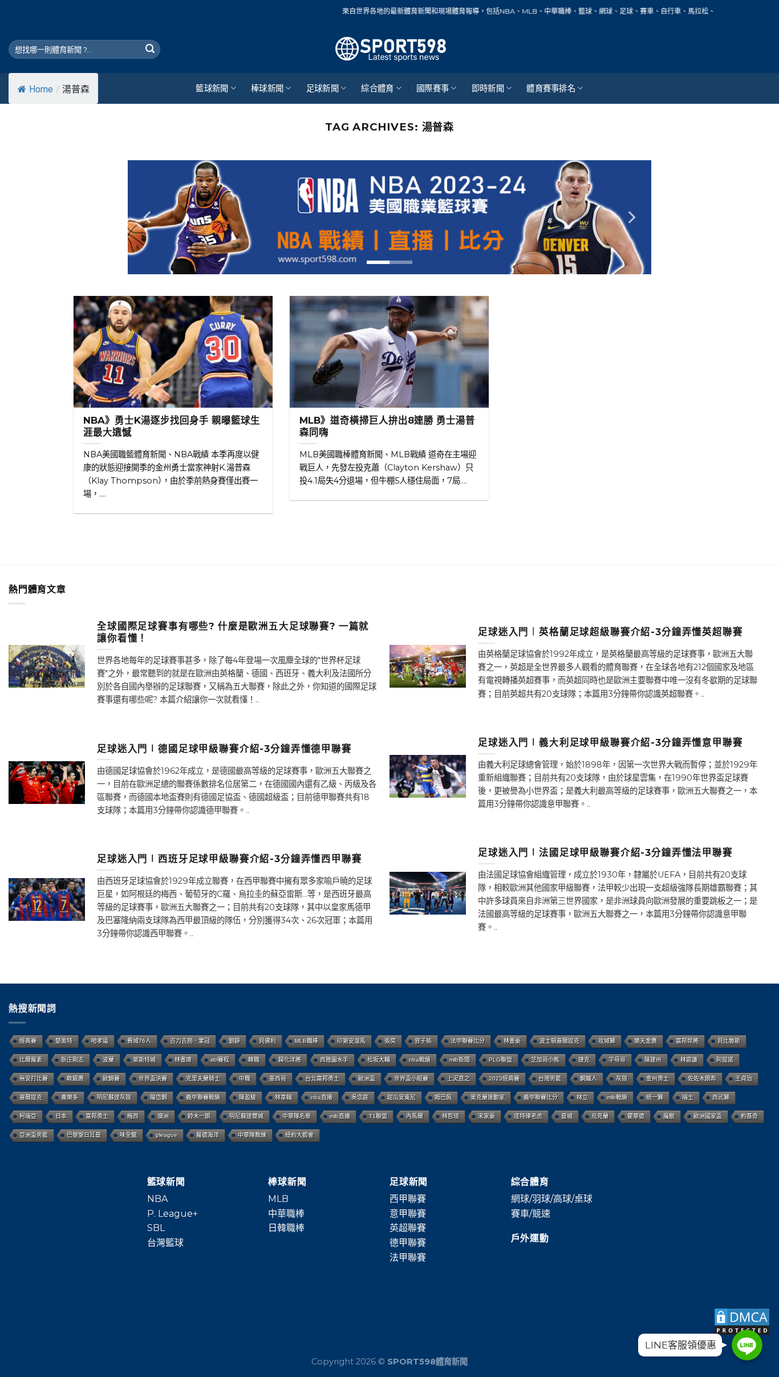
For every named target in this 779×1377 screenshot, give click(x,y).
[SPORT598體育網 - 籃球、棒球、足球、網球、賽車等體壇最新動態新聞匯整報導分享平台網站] (389, 49)
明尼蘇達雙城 (246, 1116)
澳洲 (163, 1116)
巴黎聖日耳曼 (84, 1135)
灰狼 (621, 1078)
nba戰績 (420, 1060)
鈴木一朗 (199, 1116)
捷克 (584, 1060)
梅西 (133, 1116)
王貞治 (743, 1078)
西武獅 (720, 1097)
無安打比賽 (33, 1078)
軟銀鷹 (75, 1078)
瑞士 (687, 1097)
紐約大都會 (299, 1135)
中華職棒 (286, 1213)
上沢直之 (458, 1078)
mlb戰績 (617, 1097)
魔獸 (669, 1116)
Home (41, 89)
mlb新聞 (459, 1060)
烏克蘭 (599, 1116)
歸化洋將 (289, 1060)
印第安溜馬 (351, 1041)
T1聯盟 (378, 1116)
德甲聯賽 (408, 1242)
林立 (582, 1097)
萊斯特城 (144, 1060)
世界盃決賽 (153, 1078)
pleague (166, 1135)
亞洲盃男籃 (33, 1135)
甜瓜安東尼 (401, 1097)
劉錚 (234, 1041)
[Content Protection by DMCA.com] (741, 1320)
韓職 (253, 1060)
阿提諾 (724, 1060)
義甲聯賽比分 (541, 1097)
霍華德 (635, 1116)
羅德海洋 (207, 1135)
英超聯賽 (408, 1227)
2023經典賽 (504, 1078)
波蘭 (108, 1060)
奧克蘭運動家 (487, 1097)
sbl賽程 (219, 1060)
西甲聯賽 (408, 1198)
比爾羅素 (30, 1060)
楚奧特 (63, 1041)
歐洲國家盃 (707, 1116)
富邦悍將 (687, 1041)
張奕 (390, 1041)
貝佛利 (267, 1041)
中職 (244, 1078)
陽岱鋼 (158, 1097)
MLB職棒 (306, 1041)
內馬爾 (414, 1116)
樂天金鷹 (645, 1041)
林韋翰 (283, 1097)
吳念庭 (359, 1097)
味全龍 (128, 1135)
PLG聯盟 (500, 1060)
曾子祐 (423, 1041)
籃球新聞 (212, 88)
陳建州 (653, 1060)
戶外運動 (530, 1238)
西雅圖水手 (334, 1060)
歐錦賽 (111, 1078)
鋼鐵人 (588, 1078)
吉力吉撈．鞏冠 (190, 1041)
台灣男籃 (549, 1078)
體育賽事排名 (550, 88)
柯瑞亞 (27, 1116)
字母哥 (617, 1060)
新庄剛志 (72, 1060)
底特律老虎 (528, 1116)
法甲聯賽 (408, 1257)
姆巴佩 (443, 1097)
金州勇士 (657, 1078)
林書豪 (512, 1041)
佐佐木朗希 (702, 1078)
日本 (61, 1116)
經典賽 (27, 1041)
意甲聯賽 (408, 1213)
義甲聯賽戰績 (203, 1097)
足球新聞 (322, 88)
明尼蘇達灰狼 (114, 1097)
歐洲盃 (366, 1078)
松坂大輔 (378, 1060)
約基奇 (749, 1116)
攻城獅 (606, 1041)
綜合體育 (377, 88)
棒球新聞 (267, 88)
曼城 (567, 1116)
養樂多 (69, 1097)
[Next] (630, 217)
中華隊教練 (252, 1135)
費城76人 (139, 1041)
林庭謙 (688, 1060)
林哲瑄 (450, 1116)
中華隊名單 (296, 1116)
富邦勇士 (97, 1116)
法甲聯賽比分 (468, 1041)
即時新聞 (488, 88)
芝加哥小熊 (545, 1060)
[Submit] (150, 49)
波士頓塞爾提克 (559, 1041)
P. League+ (172, 1213)
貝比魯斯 (728, 1041)
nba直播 (321, 1097)
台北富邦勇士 (322, 1078)
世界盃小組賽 (411, 1078)
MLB (278, 1198)
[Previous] (148, 217)
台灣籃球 (165, 1242)
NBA (157, 1198)
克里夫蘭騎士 (203, 1078)
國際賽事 (432, 88)
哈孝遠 (99, 1041)
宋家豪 (486, 1116)
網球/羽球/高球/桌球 (552, 1198)
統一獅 (654, 1097)
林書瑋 (183, 1060)
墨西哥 (277, 1078)
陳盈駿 (247, 1097)
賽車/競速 (530, 1213)
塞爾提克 (30, 1097)
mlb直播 (340, 1116)
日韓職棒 (286, 1227)
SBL (156, 1227)
